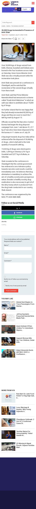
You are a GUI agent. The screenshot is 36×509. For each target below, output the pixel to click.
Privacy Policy (15, 495)
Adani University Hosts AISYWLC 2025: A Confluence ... (24, 352)
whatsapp (19, 217)
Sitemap (22, 495)
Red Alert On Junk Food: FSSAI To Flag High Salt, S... (25, 396)
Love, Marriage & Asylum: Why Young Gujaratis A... (23, 409)
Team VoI (5, 35)
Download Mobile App (18, 504)
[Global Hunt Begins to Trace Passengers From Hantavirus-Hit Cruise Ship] (8, 305)
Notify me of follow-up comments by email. (16, 280)
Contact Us (22, 493)
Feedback (29, 493)
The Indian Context (17, 26)
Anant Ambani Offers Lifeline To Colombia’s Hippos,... (24, 328)
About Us (15, 493)
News (8, 26)
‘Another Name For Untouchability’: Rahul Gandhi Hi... (24, 433)
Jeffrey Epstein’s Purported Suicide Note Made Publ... (25, 316)
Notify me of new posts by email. (16, 285)
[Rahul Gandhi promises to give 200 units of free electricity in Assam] (8, 397)
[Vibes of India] (10, 3)
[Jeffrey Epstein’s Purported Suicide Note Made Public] (8, 317)
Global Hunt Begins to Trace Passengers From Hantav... (25, 304)
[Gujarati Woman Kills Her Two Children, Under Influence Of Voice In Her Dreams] (8, 341)
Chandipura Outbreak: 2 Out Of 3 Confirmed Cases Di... (25, 421)
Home (3, 26)
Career (9, 493)
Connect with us (11, 485)
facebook (19, 212)
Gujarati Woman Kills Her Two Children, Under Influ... (25, 340)
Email (6, 253)
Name (6, 245)
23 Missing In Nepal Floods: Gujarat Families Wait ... (25, 445)
